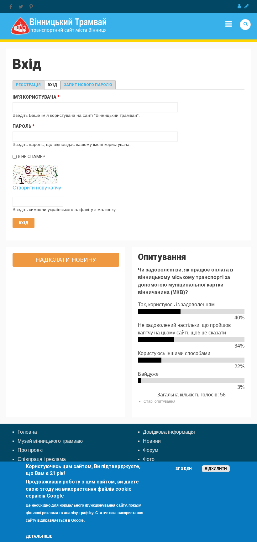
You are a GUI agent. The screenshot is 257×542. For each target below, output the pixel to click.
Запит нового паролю (88, 85)
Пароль (23, 126)
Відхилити (216, 469)
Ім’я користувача (36, 97)
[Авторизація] (239, 6)
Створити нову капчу (37, 187)
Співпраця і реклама (42, 459)
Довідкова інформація (169, 432)
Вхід (54, 85)
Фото (149, 459)
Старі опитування (160, 401)
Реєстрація (28, 85)
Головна (27, 432)
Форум (150, 450)
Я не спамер (31, 156)
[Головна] (58, 25)
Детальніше (39, 536)
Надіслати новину (65, 259)
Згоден (184, 469)
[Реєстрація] (246, 6)
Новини (152, 441)
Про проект (31, 450)
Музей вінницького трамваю (50, 441)
